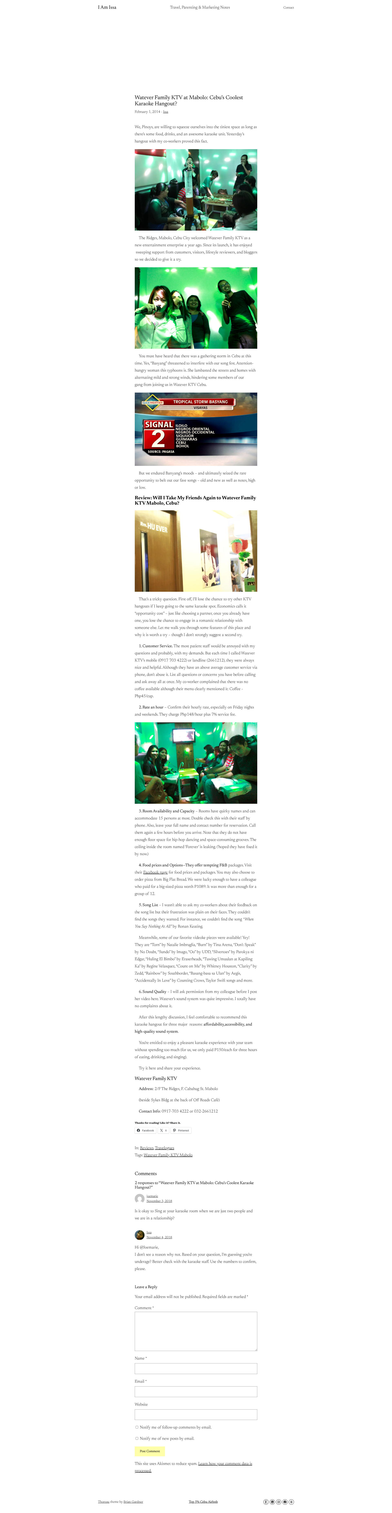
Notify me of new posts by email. (167, 1439)
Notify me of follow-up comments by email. (176, 1427)
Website (141, 1405)
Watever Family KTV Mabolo (168, 1155)
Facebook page (155, 872)
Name (141, 1358)
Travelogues (164, 1148)
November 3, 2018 (159, 1201)
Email (141, 1382)
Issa (165, 112)
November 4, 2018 (159, 1237)
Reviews (147, 1148)
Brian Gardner (133, 1502)
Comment (144, 1308)
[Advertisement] (196, 48)
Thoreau (103, 1502)
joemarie (152, 1196)
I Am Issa (107, 7)
